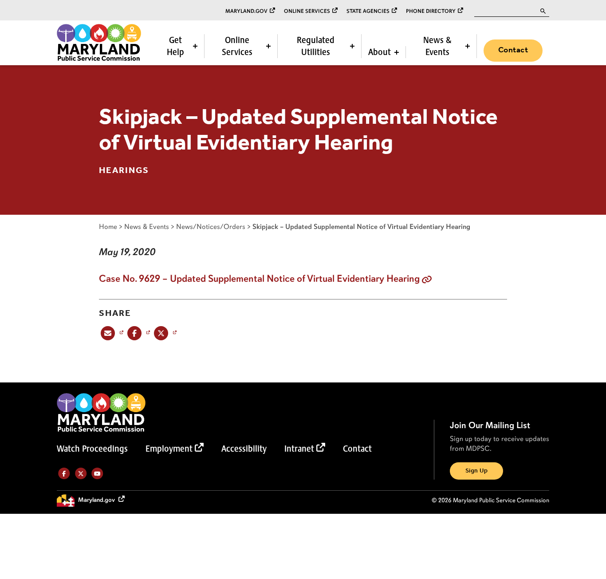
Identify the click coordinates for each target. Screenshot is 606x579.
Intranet (299, 448)
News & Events (437, 46)
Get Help (175, 46)
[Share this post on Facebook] (138, 333)
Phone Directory (431, 11)
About (379, 52)
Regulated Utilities (315, 46)
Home (108, 226)
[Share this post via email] (111, 333)
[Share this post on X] (164, 333)
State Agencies (368, 11)
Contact (513, 50)
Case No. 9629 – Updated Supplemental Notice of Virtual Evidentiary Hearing (259, 278)
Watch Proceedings (92, 448)
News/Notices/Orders (210, 226)
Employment (169, 448)
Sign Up (476, 471)
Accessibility (244, 448)
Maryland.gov (246, 11)
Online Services (307, 11)
